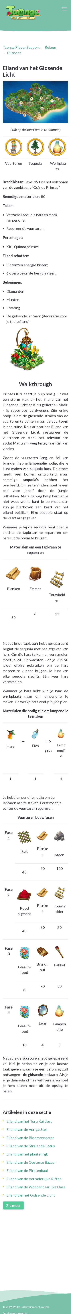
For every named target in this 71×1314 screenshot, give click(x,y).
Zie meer (13, 1205)
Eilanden (14, 53)
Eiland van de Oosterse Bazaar (31, 1162)
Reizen (50, 47)
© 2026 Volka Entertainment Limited (26, 1307)
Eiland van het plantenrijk (27, 1154)
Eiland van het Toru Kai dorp (29, 1121)
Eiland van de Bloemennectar (30, 1137)
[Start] (23, 12)
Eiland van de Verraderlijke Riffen (34, 1178)
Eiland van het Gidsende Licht (30, 1195)
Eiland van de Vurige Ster (26, 1129)
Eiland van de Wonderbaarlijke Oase (36, 1187)
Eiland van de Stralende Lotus (30, 1146)
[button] (64, 9)
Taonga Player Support (21, 47)
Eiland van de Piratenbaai (27, 1170)
